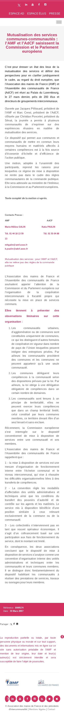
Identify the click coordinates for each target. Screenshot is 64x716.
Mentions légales (37, 709)
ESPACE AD (16, 13)
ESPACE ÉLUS (36, 13)
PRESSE (54, 13)
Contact (51, 709)
